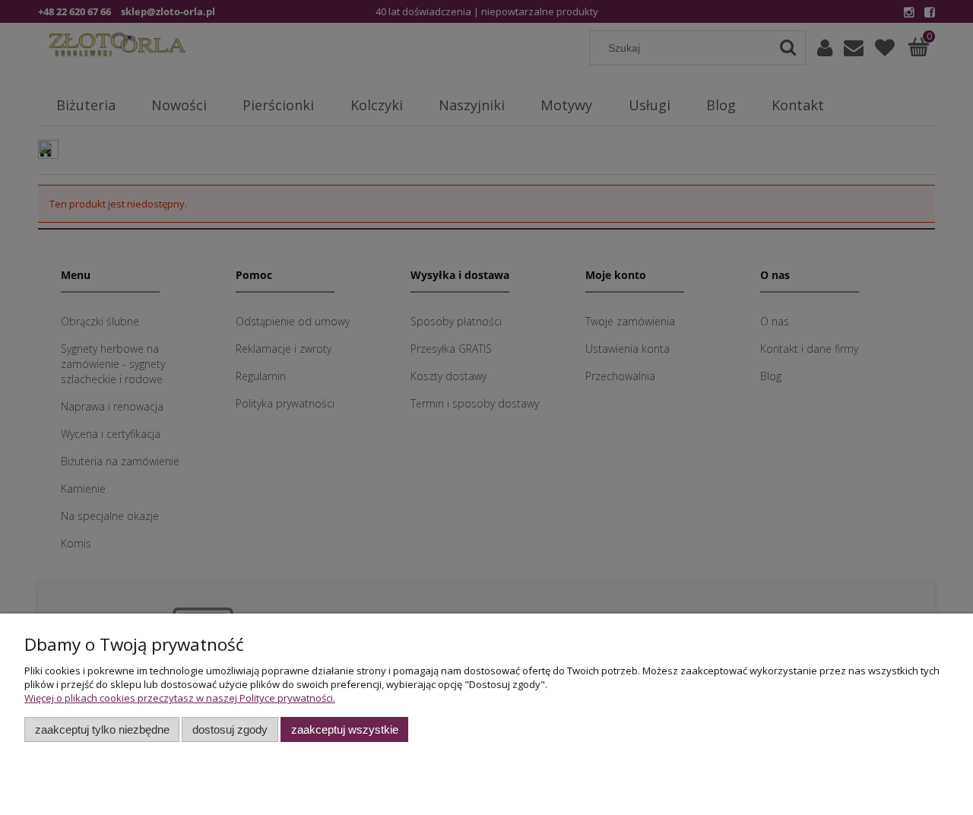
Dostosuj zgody (230, 729)
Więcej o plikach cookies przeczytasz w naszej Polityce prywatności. (179, 698)
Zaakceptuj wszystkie (344, 729)
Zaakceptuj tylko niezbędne (102, 729)
